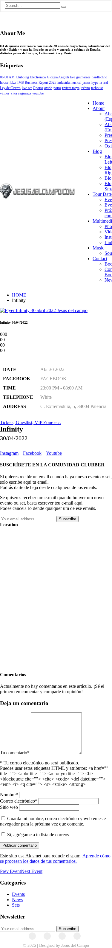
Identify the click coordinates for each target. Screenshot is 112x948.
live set (27, 88)
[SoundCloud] (62, 936)
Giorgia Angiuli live (61, 77)
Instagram (9, 453)
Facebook (32, 453)
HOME (19, 294)
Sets (16, 904)
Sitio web (9, 807)
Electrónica (38, 77)
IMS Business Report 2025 (36, 82)
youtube (38, 93)
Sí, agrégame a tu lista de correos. (38, 834)
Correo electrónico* (18, 800)
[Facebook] (32, 936)
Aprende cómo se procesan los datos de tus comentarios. (55, 858)
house (4, 82)
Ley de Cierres (10, 88)
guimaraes (83, 77)
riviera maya (70, 88)
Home (98, 102)
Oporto (38, 88)
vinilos (5, 93)
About (99, 108)
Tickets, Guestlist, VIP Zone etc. (30, 422)
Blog (97, 151)
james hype (90, 82)
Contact (100, 258)
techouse (97, 88)
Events (18, 894)
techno (85, 88)
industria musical (69, 82)
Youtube (54, 453)
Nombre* (9, 794)
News (17, 899)
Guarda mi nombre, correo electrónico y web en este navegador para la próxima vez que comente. (53, 821)
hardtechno (99, 77)
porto (57, 88)
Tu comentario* (15, 752)
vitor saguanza (21, 93)
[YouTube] (47, 936)
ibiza (13, 82)
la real (103, 82)
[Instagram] (77, 936)
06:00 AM (7, 77)
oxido (48, 88)
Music (98, 247)
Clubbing (22, 77)
